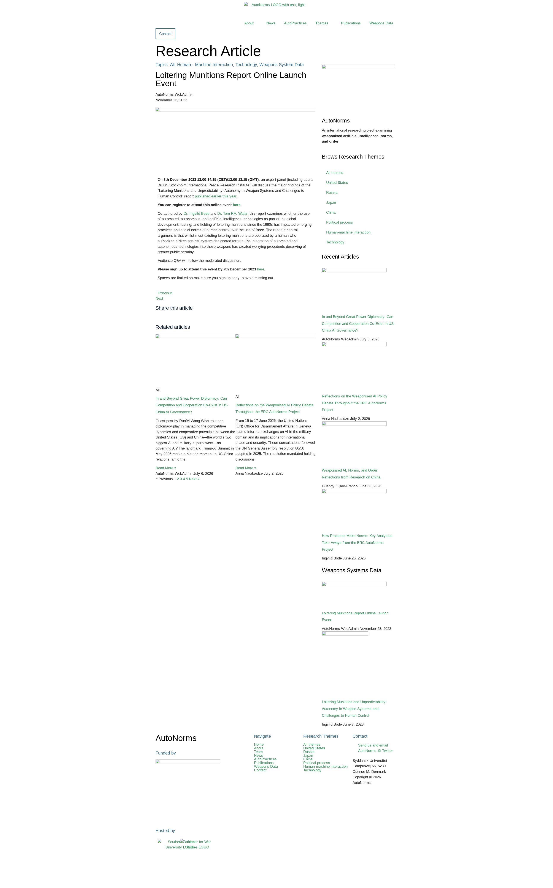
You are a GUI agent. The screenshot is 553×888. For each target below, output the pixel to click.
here (260, 269)
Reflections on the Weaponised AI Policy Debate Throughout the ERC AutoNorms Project (354, 403)
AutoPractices (295, 23)
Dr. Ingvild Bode (196, 213)
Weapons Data (381, 23)
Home (259, 744)
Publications (351, 23)
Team (258, 752)
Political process (339, 222)
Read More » (166, 468)
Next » (194, 479)
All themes (334, 173)
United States (337, 183)
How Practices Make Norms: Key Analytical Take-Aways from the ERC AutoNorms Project (357, 542)
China (330, 212)
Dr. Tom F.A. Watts (232, 213)
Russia (331, 193)
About (249, 23)
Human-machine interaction (348, 232)
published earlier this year (215, 196)
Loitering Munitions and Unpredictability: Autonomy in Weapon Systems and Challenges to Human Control (354, 708)
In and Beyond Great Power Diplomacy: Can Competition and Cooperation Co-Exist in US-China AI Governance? (192, 405)
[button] (175, 318)
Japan (331, 202)
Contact (260, 770)
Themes (321, 23)
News (270, 23)
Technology (335, 242)
